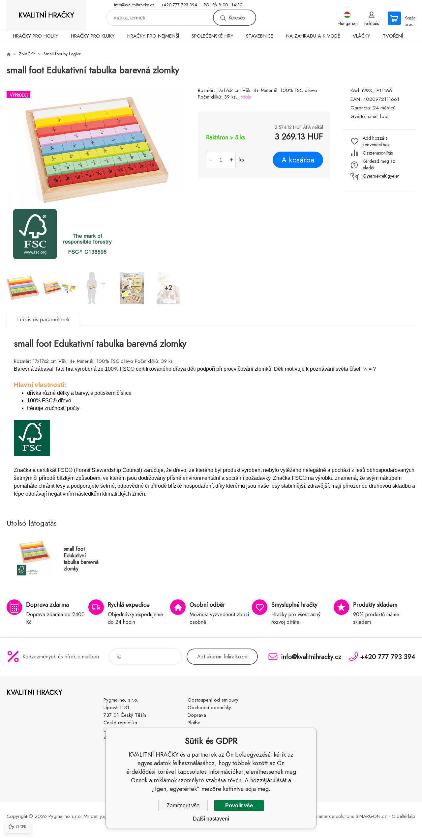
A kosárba (298, 159)
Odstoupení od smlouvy (213, 700)
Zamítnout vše (182, 805)
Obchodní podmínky (209, 707)
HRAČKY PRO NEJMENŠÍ (153, 36)
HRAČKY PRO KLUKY (93, 36)
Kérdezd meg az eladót (379, 164)
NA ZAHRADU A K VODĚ (313, 36)
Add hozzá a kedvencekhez (376, 141)
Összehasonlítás (378, 153)
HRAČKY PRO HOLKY (35, 36)
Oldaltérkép (403, 816)
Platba (194, 722)
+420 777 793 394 (179, 5)
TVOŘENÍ (393, 36)
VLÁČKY (361, 36)
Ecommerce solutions (331, 816)
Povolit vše (239, 805)
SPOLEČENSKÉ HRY (212, 36)
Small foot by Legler (62, 54)
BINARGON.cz (371, 816)
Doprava (197, 715)
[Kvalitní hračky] (9, 54)
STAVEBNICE (259, 36)
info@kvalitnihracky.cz (134, 5)
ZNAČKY (27, 54)
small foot (378, 116)
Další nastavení (211, 819)
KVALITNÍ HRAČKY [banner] (46, 15)
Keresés (236, 17)
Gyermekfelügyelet (381, 176)
